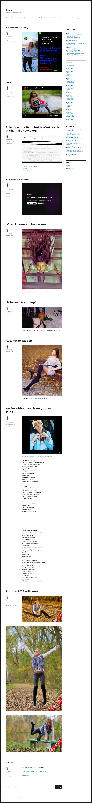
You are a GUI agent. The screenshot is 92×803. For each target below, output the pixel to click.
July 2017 (69, 106)
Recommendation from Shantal (74, 147)
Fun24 (8, 82)
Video (7, 94)
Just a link (10, 763)
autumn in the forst (12, 603)
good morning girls (71, 140)
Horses (25, 168)
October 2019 (70, 68)
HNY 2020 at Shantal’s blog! (17, 28)
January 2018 (70, 98)
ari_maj (47, 398)
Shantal (9, 10)
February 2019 (70, 79)
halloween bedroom (10, 314)
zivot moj (13, 424)
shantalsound (70, 153)
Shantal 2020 (8, 41)
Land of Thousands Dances (30, 166)
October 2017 (70, 102)
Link (7, 774)
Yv (11, 237)
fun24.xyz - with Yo (10, 96)
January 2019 (70, 81)
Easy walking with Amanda (73, 49)
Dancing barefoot (27, 170)
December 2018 (70, 82)
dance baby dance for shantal (73, 134)
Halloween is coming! (21, 302)
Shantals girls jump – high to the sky (75, 151)
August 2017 (70, 105)
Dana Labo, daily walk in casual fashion (75, 53)
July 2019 (69, 72)
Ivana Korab (32, 456)
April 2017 (69, 110)
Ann (6, 603)
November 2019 (70, 67)
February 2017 (70, 113)
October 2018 (70, 85)
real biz (68, 144)
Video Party (49, 18)
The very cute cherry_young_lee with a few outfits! (11, 195)
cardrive (69, 133)
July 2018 (69, 89)
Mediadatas (15, 18)
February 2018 (70, 96)
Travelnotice (57, 18)
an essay (69, 131)
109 (16, 787)
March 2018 (69, 95)
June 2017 (69, 108)
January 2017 (70, 115)
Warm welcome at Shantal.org (71, 18)
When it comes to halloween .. (27, 224)
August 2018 (70, 88)
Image (7, 40)
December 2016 (70, 116)
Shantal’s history (39, 18)
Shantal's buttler (9, 36)
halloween (8, 237)
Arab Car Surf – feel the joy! (73, 54)
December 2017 (70, 99)
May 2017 (69, 109)
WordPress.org (70, 168)
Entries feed (69, 167)
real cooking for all (71, 146)
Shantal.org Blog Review (27, 18)
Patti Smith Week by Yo (11, 143)
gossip (68, 141)
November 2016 (70, 118)
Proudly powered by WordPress (16, 797)
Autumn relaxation (19, 340)
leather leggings (9, 605)
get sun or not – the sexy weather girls (75, 139)
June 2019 (69, 74)
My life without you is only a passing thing (76, 43)
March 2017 (69, 112)
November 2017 (70, 101)
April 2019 (69, 77)
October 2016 (70, 119)
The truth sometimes (71, 154)
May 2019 (69, 75)
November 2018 (70, 84)
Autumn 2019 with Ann (22, 591)
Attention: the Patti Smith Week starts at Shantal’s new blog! (32, 129)
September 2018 (70, 86)
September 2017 (70, 103)
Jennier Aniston (9, 776)
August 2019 (70, 71)
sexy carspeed (70, 148)
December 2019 (70, 65)
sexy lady (10, 606)
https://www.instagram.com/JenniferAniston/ (34, 771)
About (7, 18)
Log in (68, 165)
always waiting (39, 398)
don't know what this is (72, 136)
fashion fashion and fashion (73, 137)
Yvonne (13, 237)
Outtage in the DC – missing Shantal (75, 56)
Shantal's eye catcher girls (73, 150)
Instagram (49, 456)
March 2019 (69, 78)
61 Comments (9, 426)
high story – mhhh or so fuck (73, 143)
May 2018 (69, 92)
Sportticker (69, 47)
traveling (69, 155)
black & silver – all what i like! (18, 179)
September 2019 (70, 70)
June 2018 (69, 91)
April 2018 (69, 94)
